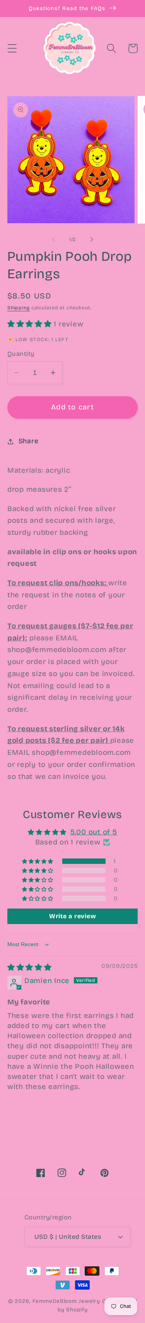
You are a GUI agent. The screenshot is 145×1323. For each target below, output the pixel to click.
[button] (12, 48)
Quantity (20, 353)
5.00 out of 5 (93, 832)
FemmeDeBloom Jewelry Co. (72, 1301)
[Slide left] (53, 239)
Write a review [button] (72, 916)
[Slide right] (91, 239)
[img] (29, 967)
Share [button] (29, 441)
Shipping (18, 307)
